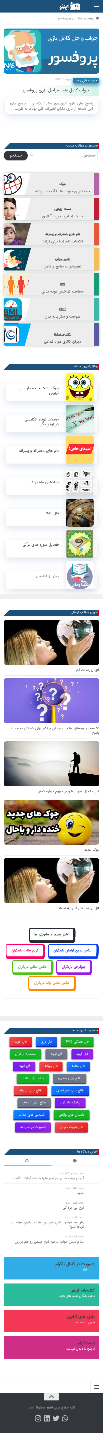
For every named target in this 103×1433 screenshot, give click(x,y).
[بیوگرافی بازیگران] (73, 972)
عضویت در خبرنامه (33, 1127)
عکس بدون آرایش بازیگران (73, 950)
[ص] (38, 1418)
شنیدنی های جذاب (31, 1114)
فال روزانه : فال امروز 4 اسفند (78, 908)
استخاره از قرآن (25, 1054)
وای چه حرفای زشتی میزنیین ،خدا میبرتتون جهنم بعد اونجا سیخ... (47, 1224)
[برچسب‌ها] (75, 1161)
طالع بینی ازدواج (30, 1090)
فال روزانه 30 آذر (87, 670)
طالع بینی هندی (33, 1078)
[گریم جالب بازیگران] (24, 956)
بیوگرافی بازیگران (73, 966)
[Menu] (96, 6)
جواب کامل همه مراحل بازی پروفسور (56, 90)
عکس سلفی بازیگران (32, 966)
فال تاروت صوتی (71, 1127)
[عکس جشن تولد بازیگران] (51, 988)
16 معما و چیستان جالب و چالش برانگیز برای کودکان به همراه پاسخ (55, 731)
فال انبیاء (24, 1066)
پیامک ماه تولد (70, 1102)
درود (80, 1193)
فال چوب (20, 1041)
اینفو (50, 1407)
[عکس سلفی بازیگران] (32, 972)
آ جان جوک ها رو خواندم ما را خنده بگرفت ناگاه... (48, 1178)
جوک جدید (91, 849)
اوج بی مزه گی (73, 1207)
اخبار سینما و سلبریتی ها (51, 934)
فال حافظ (78, 1066)
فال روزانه (51, 1066)
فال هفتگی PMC (77, 1041)
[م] (65, 1418)
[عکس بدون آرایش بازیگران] (72, 956)
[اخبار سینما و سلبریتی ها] (52, 940)
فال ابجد (56, 1054)
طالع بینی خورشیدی (70, 1090)
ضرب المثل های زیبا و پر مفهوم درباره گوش (68, 791)
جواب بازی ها (86, 80)
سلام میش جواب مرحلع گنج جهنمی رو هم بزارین (49, 1241)
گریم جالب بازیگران (25, 950)
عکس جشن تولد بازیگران (51, 982)
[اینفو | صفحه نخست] (65, 6)
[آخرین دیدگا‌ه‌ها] (28, 1161)
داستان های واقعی (71, 1114)
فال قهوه (82, 1054)
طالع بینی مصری (70, 1078)
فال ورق (46, 1041)
